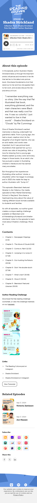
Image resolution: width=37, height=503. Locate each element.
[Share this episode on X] (9, 459)
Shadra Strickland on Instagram (17, 378)
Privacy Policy (18, 495)
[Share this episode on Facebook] (4, 459)
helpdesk (11, 304)
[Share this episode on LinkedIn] (15, 459)
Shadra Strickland (12, 373)
